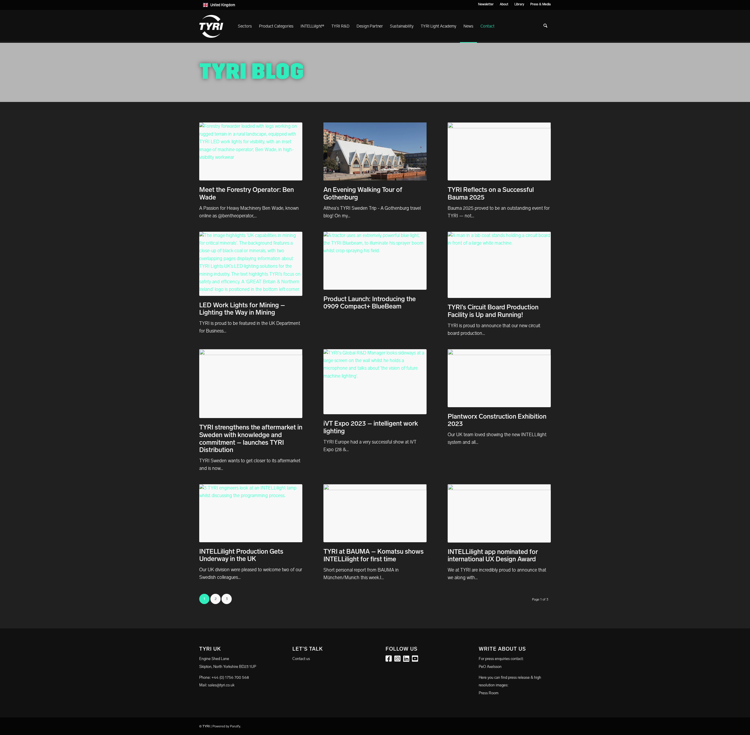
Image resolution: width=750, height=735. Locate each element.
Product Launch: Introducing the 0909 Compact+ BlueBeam (369, 303)
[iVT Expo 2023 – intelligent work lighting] (375, 382)
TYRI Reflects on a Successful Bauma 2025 (491, 193)
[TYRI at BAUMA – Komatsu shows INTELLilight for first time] (375, 513)
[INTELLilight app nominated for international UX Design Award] (499, 513)
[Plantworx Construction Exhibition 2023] (499, 378)
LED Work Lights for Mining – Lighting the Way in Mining (242, 309)
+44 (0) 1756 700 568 (230, 677)
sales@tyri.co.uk (221, 685)
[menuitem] (486, 4)
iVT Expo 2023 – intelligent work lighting (370, 427)
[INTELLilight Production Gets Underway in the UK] (250, 513)
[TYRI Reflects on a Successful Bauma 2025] (499, 151)
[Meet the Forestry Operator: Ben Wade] (250, 151)
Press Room (488, 693)
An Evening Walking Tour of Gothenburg (362, 193)
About (504, 4)
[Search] (545, 26)
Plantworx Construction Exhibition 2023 (497, 420)
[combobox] (375, 5)
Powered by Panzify (226, 726)
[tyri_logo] (211, 26)
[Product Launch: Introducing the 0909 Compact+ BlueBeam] (375, 261)
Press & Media (540, 4)
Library (519, 4)
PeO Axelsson (490, 666)
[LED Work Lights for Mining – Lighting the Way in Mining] (250, 264)
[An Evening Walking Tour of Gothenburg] (375, 151)
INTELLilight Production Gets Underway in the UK (241, 555)
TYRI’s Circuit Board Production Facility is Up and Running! (493, 311)
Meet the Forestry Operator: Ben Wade (246, 193)
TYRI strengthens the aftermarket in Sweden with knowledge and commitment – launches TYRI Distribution (250, 438)
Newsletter (486, 4)
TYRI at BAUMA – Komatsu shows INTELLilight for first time (373, 555)
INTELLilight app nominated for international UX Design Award (493, 555)
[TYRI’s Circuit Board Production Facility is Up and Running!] (499, 265)
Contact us (301, 658)
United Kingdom (222, 5)
